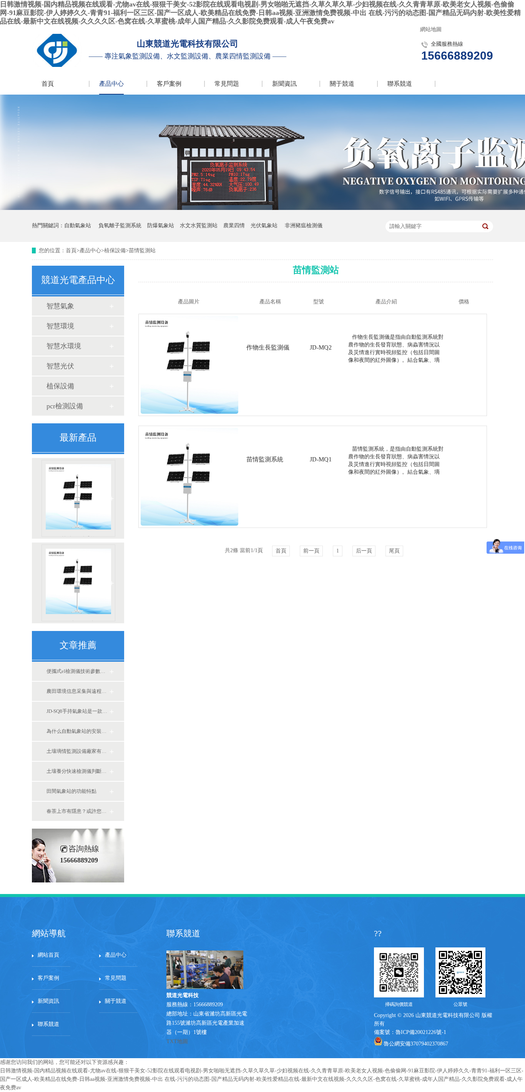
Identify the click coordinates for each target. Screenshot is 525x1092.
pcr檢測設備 (65, 406)
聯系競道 (399, 83)
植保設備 (115, 250)
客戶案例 (169, 83)
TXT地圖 (177, 1041)
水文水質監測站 (199, 225)
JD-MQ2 (321, 347)
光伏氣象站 (264, 225)
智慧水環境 (64, 346)
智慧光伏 (60, 366)
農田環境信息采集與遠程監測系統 (78, 691)
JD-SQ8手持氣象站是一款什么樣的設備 (78, 711)
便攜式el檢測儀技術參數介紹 (78, 671)
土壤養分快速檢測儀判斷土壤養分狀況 (78, 771)
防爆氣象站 (160, 225)
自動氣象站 (77, 225)
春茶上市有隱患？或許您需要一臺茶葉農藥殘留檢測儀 (78, 811)
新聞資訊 (284, 83)
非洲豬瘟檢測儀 (303, 225)
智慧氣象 (60, 306)
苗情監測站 (142, 250)
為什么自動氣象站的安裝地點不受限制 (78, 731)
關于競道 (342, 83)
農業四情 (234, 225)
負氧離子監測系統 (119, 225)
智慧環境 (60, 326)
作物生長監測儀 (267, 347)
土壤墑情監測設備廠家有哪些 (78, 751)
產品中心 (111, 83)
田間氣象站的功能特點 (71, 791)
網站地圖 (431, 29)
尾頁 (394, 551)
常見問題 (226, 83)
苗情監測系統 (78, 536)
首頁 (48, 83)
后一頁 (364, 551)
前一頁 (311, 551)
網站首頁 (48, 955)
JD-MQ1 (321, 459)
